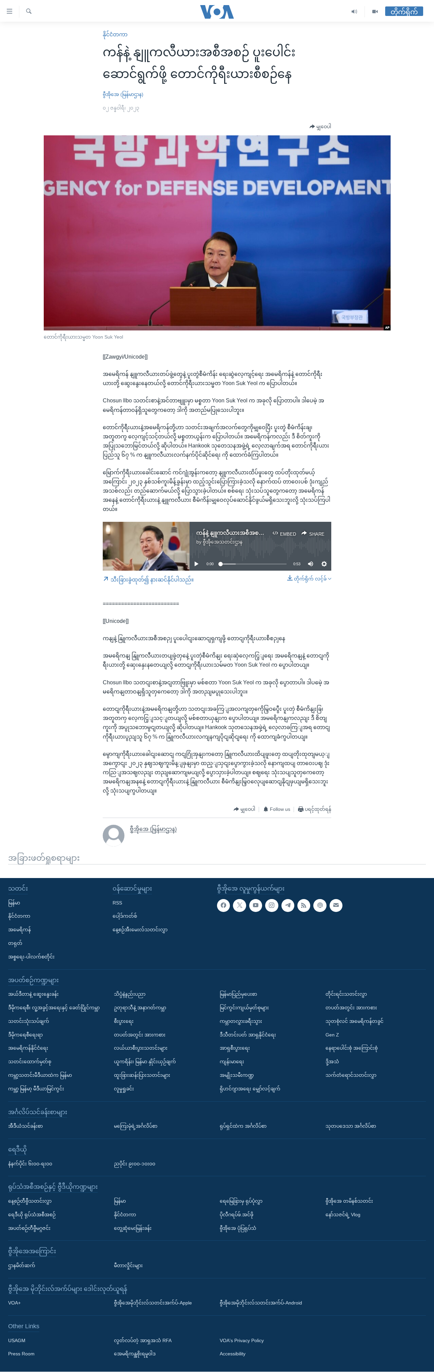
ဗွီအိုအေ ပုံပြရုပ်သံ (238, 1228)
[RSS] (303, 905)
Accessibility (232, 1354)
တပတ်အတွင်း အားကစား (139, 1034)
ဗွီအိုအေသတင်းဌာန (222, 542)
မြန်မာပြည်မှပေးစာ (238, 994)
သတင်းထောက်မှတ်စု (29, 1062)
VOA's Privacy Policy (242, 1340)
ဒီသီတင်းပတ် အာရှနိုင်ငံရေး (248, 1034)
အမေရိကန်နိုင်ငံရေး (28, 1048)
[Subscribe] (336, 905)
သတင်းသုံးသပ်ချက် (28, 1021)
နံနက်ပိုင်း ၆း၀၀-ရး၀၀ (30, 1163)
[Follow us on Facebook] (223, 905)
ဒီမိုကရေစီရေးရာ (25, 1034)
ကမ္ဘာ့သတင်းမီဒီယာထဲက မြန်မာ (40, 1075)
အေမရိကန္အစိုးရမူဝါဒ (135, 1354)
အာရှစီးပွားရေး (235, 1048)
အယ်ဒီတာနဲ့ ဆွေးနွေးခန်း (33, 994)
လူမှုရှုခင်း (124, 1088)
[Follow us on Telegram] (287, 905)
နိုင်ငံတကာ (115, 34)
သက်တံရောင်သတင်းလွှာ (351, 1075)
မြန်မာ (14, 903)
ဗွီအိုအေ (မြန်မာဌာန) (123, 94)
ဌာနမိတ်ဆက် (21, 1265)
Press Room (21, 1354)
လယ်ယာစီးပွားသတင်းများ (140, 1048)
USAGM (16, 1340)
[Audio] (354, 11)
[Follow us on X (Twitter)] (239, 905)
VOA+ (14, 1303)
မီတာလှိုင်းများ (128, 1265)
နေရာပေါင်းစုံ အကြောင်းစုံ (352, 1048)
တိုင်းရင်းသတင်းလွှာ (346, 994)
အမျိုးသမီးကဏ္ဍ (237, 1075)
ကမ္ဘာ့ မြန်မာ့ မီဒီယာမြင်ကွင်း (36, 1088)
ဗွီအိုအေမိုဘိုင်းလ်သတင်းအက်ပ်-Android (261, 1303)
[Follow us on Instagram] (271, 905)
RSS (117, 903)
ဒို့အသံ (332, 1062)
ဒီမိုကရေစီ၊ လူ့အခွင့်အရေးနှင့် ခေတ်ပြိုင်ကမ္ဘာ (54, 1007)
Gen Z (332, 1034)
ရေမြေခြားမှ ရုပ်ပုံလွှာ (241, 1201)
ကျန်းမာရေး (232, 1062)
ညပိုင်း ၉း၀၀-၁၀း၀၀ (134, 1163)
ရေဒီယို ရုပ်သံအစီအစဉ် (32, 1214)
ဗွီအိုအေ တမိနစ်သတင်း (349, 1201)
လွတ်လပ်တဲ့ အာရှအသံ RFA (143, 1340)
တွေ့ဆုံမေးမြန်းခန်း (133, 1228)
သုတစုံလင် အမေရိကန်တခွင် (354, 1021)
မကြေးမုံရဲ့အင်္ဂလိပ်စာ (135, 1126)
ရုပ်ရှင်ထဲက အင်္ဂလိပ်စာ (243, 1126)
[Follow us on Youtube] (255, 905)
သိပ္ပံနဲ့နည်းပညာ (129, 994)
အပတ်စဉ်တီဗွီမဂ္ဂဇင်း (29, 1228)
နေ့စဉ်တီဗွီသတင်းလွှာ (30, 1201)
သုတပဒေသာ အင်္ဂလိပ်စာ (351, 1126)
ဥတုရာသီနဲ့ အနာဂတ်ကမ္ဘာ (140, 1007)
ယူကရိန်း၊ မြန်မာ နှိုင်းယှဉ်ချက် (145, 1062)
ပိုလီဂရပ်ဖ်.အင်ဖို (236, 1214)
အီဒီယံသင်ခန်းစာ (25, 1126)
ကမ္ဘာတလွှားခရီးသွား (241, 1021)
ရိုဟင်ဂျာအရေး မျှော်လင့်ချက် (250, 1088)
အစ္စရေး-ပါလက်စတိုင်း (31, 956)
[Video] (375, 11)
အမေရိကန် (19, 930)
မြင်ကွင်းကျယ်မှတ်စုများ (244, 1007)
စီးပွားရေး (124, 1021)
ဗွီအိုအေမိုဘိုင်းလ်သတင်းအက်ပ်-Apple (153, 1303)
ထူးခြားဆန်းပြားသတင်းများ (142, 1075)
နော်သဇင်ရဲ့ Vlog (343, 1214)
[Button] (320, 127)
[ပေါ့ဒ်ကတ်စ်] (319, 905)
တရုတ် (15, 943)
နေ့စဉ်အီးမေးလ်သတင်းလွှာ (140, 930)
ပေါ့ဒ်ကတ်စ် (125, 916)
